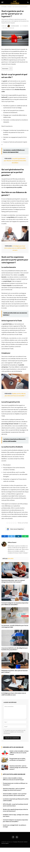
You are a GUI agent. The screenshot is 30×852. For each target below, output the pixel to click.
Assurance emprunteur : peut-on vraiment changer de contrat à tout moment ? (18, 767)
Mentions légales (5, 843)
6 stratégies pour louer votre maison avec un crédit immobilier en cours (15, 248)
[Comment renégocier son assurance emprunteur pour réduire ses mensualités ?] (15, 593)
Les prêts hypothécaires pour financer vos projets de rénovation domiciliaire (15, 160)
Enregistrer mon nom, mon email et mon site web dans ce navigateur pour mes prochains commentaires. (14, 732)
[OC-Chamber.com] (15, 2)
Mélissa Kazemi (12, 542)
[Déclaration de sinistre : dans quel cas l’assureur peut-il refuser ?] (15, 660)
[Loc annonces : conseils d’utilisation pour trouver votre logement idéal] (15, 615)
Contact (25, 841)
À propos (15, 841)
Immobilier (9, 6)
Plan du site (20, 841)
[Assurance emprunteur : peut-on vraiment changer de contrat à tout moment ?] (15, 570)
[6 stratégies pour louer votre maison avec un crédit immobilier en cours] (15, 683)
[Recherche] (28, 2)
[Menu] (2, 2)
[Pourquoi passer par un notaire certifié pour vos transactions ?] (4, 760)
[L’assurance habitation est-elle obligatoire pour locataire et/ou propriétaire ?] (15, 638)
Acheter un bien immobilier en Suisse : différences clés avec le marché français (19, 752)
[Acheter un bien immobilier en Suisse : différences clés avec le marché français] (4, 752)
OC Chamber (4, 6)
